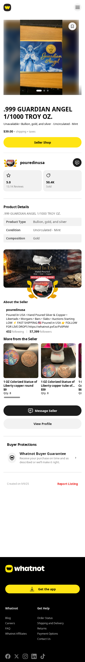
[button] (77, 162)
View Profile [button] (43, 424)
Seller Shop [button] (42, 142)
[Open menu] (78, 7)
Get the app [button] (47, 589)
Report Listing (67, 484)
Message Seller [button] (46, 411)
